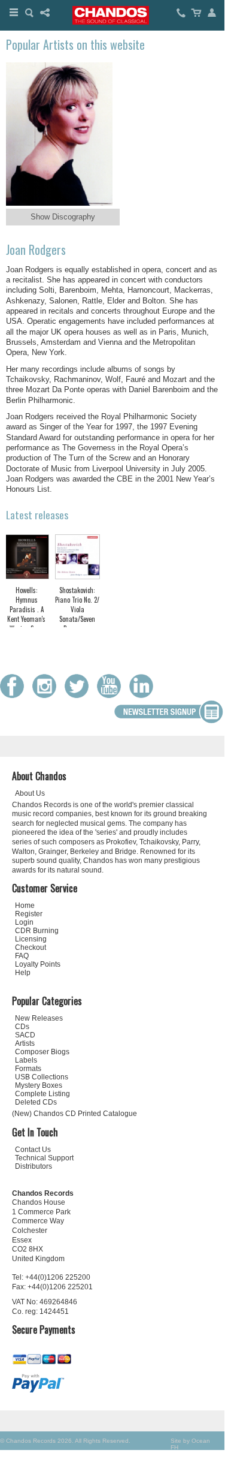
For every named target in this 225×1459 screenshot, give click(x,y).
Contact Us (33, 1149)
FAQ (22, 956)
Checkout (30, 947)
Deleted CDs (36, 1102)
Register (28, 914)
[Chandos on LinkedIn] (144, 695)
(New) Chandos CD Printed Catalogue (74, 1113)
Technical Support (44, 1158)
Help (23, 972)
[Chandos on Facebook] (15, 695)
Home (25, 905)
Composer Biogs (42, 1052)
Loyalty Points (37, 964)
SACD (25, 1035)
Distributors (33, 1166)
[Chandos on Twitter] (80, 695)
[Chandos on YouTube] (112, 695)
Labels (26, 1060)
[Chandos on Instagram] (47, 695)
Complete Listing (42, 1094)
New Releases (39, 1018)
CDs (22, 1026)
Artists (25, 1043)
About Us (30, 793)
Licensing (31, 939)
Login (24, 922)
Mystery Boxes (38, 1085)
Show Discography (63, 216)
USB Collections (41, 1077)
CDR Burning (37, 930)
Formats (28, 1068)
